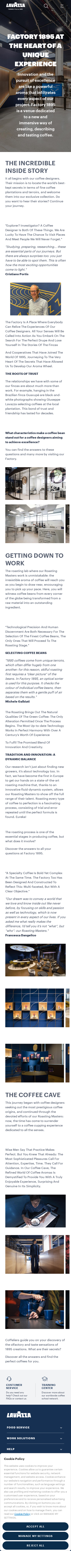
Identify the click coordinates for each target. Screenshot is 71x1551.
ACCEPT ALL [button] (35, 1526)
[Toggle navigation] (61, 6)
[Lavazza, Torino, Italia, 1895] (15, 6)
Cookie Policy (22, 1514)
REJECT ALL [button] (35, 1545)
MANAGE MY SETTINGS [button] (35, 1536)
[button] (46, 6)
